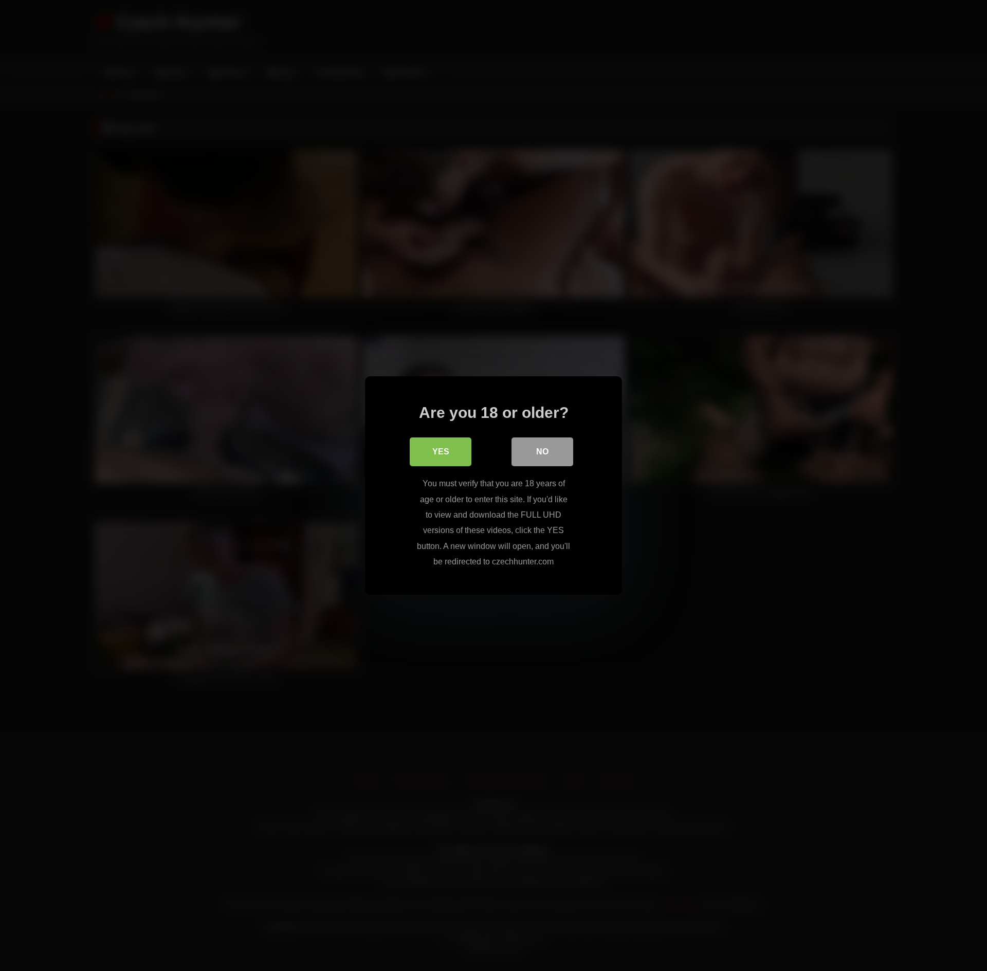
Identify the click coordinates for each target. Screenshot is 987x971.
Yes (440, 451)
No (542, 451)
